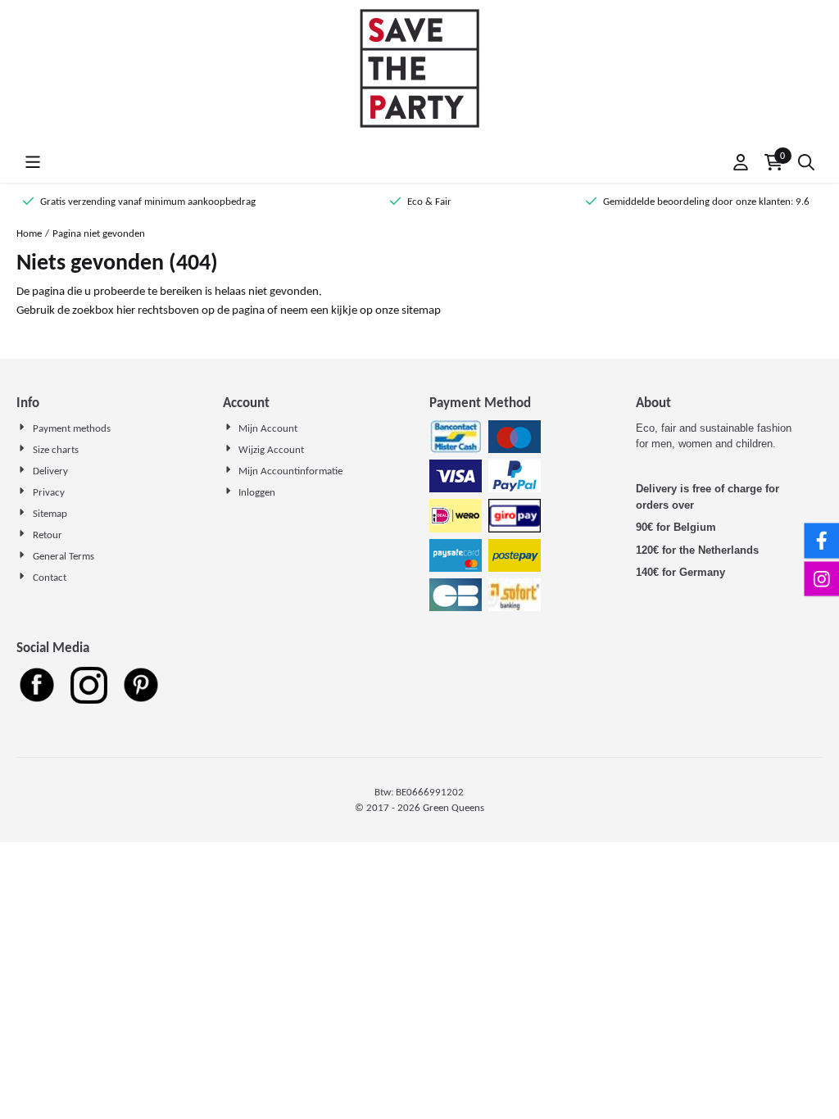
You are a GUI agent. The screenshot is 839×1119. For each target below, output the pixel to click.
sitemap (421, 309)
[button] (32, 162)
